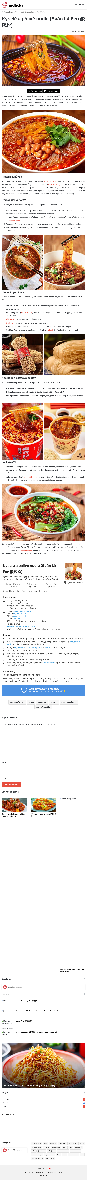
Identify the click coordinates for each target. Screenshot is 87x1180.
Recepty (12, 12)
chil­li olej (48, 647)
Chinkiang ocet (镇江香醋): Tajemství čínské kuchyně (36, 1032)
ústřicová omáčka (37, 1158)
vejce (64, 1155)
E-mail (4, 762)
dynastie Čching (49, 181)
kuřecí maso (56, 1147)
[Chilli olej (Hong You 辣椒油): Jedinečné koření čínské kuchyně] (8, 1004)
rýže (33, 1151)
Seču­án (51, 185)
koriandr (42, 702)
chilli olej (53, 1143)
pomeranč (78, 1147)
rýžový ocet (51, 1151)
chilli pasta (62, 1143)
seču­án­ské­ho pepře (22, 611)
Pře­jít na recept (36, 91)
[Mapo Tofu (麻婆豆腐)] (8, 1024)
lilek (64, 1147)
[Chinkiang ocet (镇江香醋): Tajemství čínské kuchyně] (8, 1035)
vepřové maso (73, 1155)
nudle (54, 702)
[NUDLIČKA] (12, 5)
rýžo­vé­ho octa (20, 616)
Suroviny (6, 1103)
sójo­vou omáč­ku (22, 647)
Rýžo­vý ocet (11, 319)
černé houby (50, 1158)
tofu (58, 1155)
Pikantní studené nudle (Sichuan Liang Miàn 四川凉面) (29, 1085)
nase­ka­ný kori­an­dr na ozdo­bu (21, 626)
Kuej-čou (60, 185)
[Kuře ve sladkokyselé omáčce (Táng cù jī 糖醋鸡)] (14, 805)
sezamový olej (75, 1151)
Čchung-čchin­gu (25, 550)
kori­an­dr (50, 330)
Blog (4, 1106)
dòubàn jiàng (14, 220)
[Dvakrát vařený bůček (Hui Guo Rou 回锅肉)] (72, 882)
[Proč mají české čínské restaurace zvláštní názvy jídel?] (8, 1014)
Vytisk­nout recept (52, 91)
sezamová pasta (63, 1151)
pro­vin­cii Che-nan (31, 477)
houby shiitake (36, 1147)
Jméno (4, 753)
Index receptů (29, 1172)
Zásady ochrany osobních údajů (45, 1172)
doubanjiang (72, 1143)
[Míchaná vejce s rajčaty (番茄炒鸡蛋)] (43, 805)
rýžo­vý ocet (36, 647)
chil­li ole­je (17, 618)
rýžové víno (41, 1151)
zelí (82, 1155)
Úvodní (5, 12)
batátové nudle (17, 702)
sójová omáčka (43, 707)
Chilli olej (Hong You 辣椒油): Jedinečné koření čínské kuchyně (40, 1001)
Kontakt (59, 1172)
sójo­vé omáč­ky (20, 613)
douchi (82, 1143)
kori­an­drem (49, 662)
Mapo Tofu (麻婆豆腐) (24, 1021)
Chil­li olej (9, 323)
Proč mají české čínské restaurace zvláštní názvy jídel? (37, 1011)
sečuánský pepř (69, 702)
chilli (32, 702)
